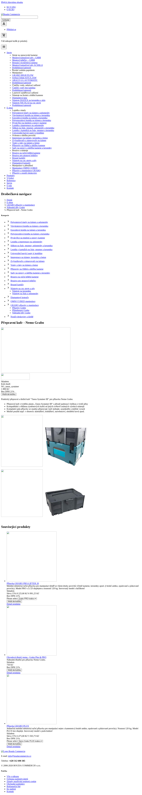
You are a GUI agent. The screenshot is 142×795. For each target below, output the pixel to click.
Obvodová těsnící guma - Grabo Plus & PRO (26, 657)
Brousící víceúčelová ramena (24, 62)
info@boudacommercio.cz (19, 756)
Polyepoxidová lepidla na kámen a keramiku (31, 120)
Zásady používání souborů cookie (21, 781)
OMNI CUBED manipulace (23, 301)
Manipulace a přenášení (22, 165)
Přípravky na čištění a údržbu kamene (28, 145)
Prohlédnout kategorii (21, 67)
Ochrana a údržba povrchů (24, 135)
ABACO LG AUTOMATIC (25, 80)
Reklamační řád (13, 786)
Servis (9, 183)
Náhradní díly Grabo (16, 207)
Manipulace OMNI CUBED (24, 168)
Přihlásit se (11, 29)
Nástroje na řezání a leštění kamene (27, 95)
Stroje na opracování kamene (25, 55)
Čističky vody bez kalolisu (23, 88)
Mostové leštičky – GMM (23, 60)
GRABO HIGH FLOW (22, 75)
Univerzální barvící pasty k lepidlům (28, 133)
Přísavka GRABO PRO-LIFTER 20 (23, 583)
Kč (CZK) (11, 7)
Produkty (11, 175)
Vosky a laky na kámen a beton (26, 143)
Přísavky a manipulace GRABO (26, 170)
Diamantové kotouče (21, 163)
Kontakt (10, 188)
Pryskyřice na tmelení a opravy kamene (29, 123)
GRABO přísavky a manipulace (21, 205)
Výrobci (10, 178)
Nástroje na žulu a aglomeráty (25, 293)
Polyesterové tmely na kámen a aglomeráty (31, 113)
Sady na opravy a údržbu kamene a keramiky (32, 148)
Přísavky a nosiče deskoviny (24, 173)
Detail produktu (13, 604)
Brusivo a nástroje (20, 150)
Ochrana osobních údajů (17, 779)
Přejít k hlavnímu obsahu (12, 2)
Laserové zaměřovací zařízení (25, 93)
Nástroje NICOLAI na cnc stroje (26, 103)
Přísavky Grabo (19, 308)
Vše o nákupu (13, 776)
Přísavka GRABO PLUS (18, 726)
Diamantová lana (19, 98)
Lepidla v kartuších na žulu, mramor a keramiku (33, 130)
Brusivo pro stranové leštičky (25, 155)
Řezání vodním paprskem (23, 70)
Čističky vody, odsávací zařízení (26, 85)
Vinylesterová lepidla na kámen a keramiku (31, 115)
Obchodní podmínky (16, 784)
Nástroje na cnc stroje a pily (24, 160)
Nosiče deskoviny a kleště (22, 316)
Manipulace (17, 72)
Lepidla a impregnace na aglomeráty (28, 125)
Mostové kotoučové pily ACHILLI (27, 65)
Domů (9, 200)
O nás (9, 185)
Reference (11, 180)
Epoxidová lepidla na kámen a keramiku (29, 118)
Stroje (9, 52)
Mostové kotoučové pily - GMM (26, 57)
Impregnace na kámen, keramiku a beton (30, 138)
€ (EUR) (10, 9)
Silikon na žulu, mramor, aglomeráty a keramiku (33, 128)
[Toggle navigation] (4, 47)
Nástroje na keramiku (21, 291)
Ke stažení (11, 789)
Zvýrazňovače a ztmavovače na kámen (29, 140)
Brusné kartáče (18, 158)
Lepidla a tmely (19, 110)
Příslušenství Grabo (20, 310)
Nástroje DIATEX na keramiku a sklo (28, 100)
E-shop (10, 108)
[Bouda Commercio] (10, 14)
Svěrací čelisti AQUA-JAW (24, 78)
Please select (12, 598)
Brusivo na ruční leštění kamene (26, 153)
